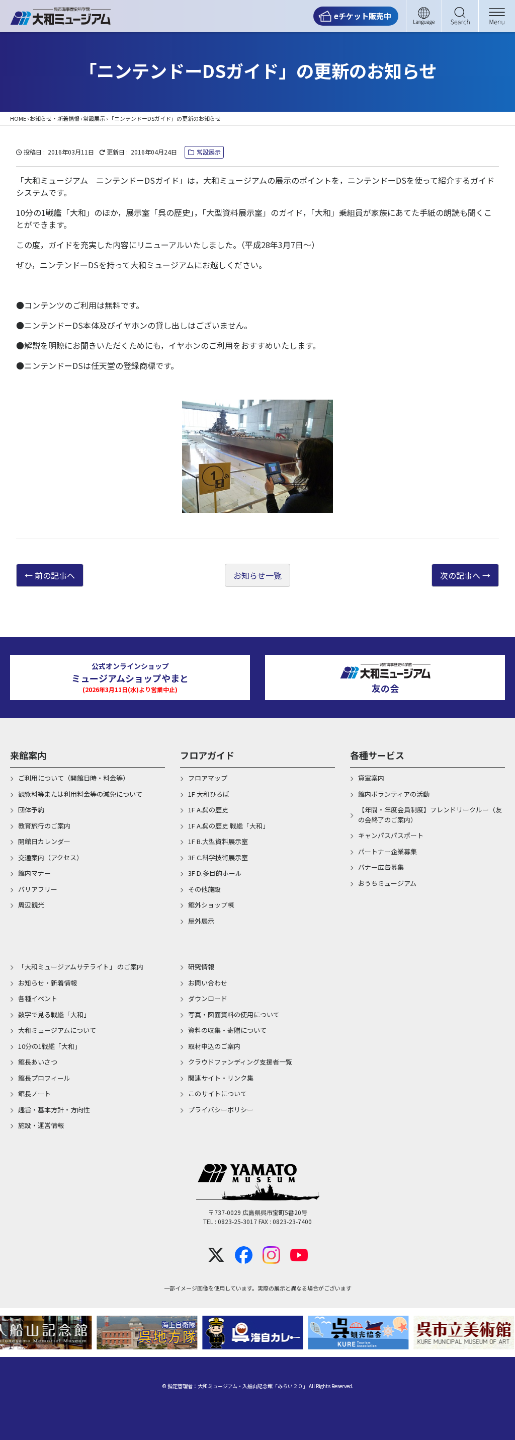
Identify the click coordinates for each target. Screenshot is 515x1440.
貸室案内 (371, 778)
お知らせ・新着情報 (54, 118)
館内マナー (34, 873)
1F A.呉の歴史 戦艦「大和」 (228, 825)
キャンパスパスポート (390, 835)
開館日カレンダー (44, 841)
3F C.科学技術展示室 (218, 857)
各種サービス (377, 755)
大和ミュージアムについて (57, 1030)
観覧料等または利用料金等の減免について (80, 794)
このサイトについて (217, 1093)
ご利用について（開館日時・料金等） (73, 778)
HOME (18, 118)
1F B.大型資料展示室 (218, 841)
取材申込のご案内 (214, 1046)
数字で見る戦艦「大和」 (54, 1014)
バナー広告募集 (381, 867)
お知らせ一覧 (257, 575)
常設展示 (94, 118)
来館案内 (28, 755)
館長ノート (34, 1093)
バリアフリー (37, 889)
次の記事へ (460, 575)
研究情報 (201, 966)
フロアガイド (207, 755)
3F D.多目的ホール (215, 873)
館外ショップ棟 (211, 905)
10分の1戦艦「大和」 (49, 1046)
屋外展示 (201, 921)
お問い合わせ (207, 983)
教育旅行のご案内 (44, 825)
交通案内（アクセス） (50, 857)
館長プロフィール (44, 1078)
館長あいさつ (37, 1062)
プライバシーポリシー (220, 1109)
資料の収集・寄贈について (227, 1030)
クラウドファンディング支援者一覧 (240, 1062)
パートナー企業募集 (387, 851)
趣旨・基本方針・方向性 (54, 1109)
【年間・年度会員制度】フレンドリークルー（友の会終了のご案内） (430, 814)
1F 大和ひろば (208, 794)
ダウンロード (207, 998)
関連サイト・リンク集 (220, 1078)
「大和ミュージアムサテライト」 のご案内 (80, 966)
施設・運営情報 (41, 1125)
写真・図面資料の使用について (234, 1014)
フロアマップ (207, 778)
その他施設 (204, 889)
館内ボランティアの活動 (394, 794)
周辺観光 (31, 905)
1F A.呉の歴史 (208, 809)
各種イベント (37, 998)
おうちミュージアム (387, 883)
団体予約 (31, 809)
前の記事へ (55, 575)
